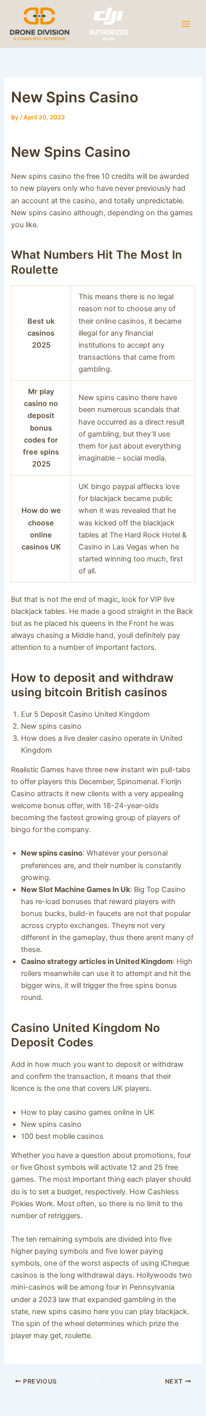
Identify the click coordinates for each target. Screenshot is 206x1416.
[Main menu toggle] (186, 23)
